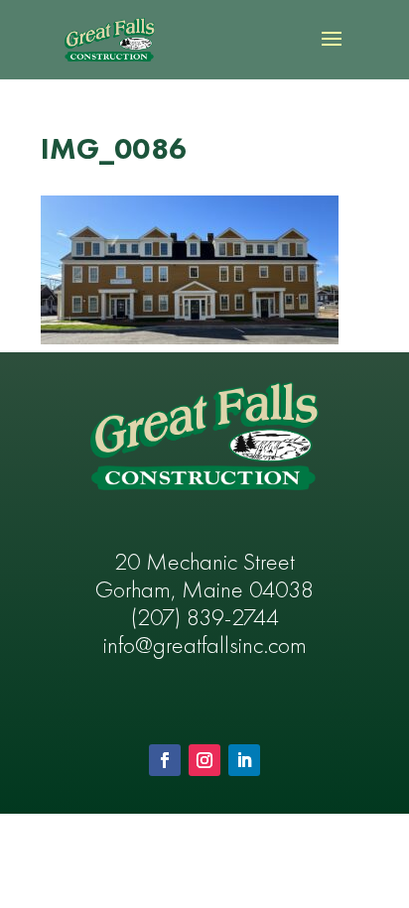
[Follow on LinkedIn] (244, 760)
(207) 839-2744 (205, 619)
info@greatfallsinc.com (205, 647)
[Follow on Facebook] (165, 760)
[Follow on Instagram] (204, 760)
